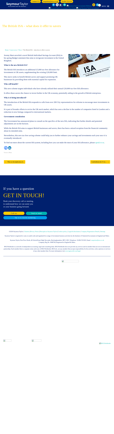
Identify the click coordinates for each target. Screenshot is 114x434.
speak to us (99, 143)
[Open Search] (99, 5)
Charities (27, 231)
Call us (14, 213)
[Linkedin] (9, 148)
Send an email (36, 213)
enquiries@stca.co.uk (50, 1)
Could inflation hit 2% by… (100, 162)
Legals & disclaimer (74, 231)
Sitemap (102, 231)
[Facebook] (5, 148)
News (10, 152)
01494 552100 (67, 1)
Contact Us (36, 1)
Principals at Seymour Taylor (48, 231)
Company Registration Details (90, 231)
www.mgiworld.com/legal (72, 251)
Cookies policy (62, 231)
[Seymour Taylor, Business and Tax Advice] (17, 4)
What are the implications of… (14, 162)
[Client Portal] (62, 8)
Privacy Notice (34, 231)
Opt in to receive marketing (25, 218)
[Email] (87, 8)
